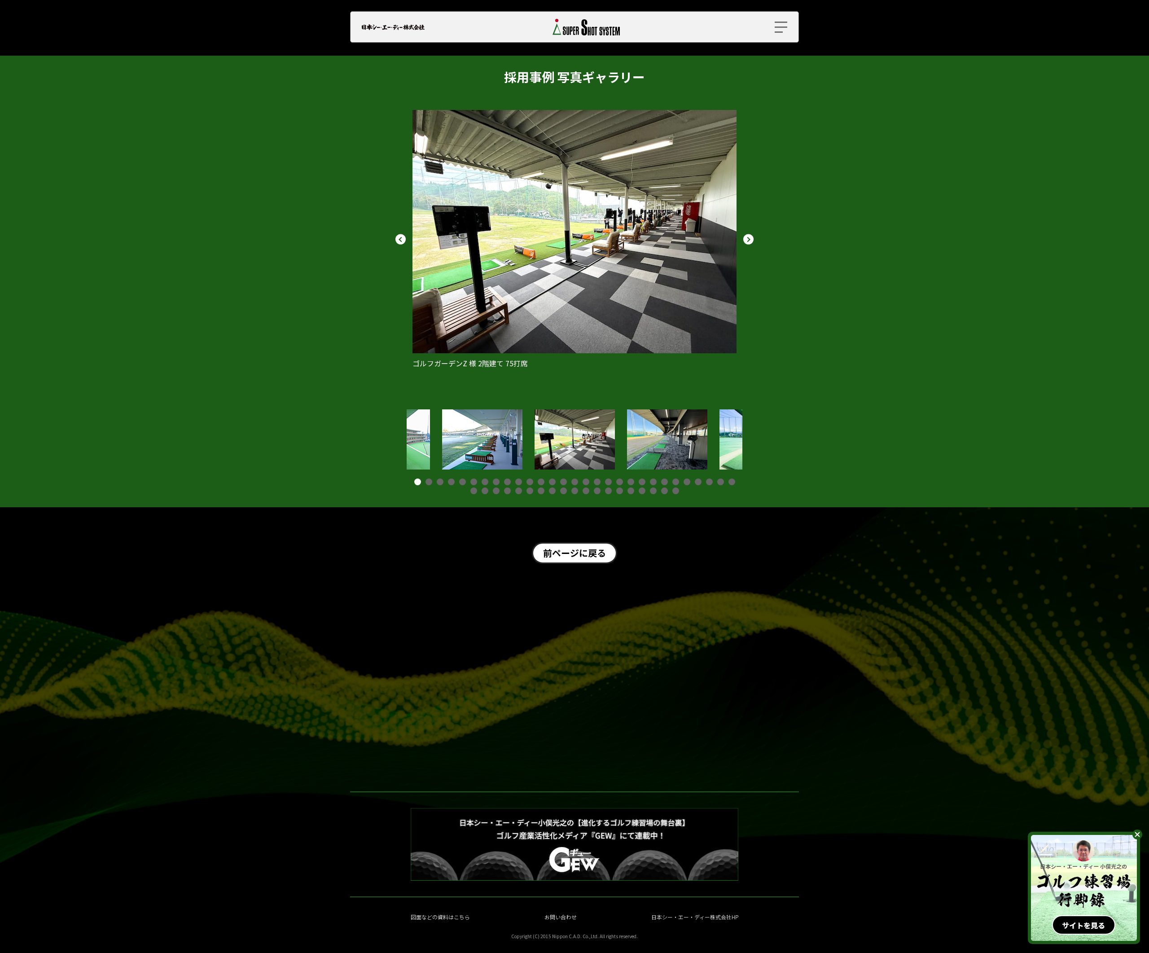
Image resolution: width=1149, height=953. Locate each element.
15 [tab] (574, 482)
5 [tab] (462, 482)
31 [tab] (485, 490)
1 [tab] (417, 482)
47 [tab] (664, 490)
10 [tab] (518, 482)
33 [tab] (507, 490)
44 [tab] (630, 490)
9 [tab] (507, 482)
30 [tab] (473, 490)
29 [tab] (731, 482)
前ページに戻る (574, 552)
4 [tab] (451, 482)
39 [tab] (574, 490)
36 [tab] (541, 490)
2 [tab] (428, 482)
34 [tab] (518, 490)
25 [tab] (687, 482)
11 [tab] (529, 482)
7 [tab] (485, 482)
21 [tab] (642, 482)
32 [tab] (496, 490)
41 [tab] (597, 490)
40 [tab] (586, 490)
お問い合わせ (560, 917)
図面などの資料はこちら (440, 917)
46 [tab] (653, 490)
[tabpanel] (575, 439)
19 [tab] (619, 482)
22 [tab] (653, 482)
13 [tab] (552, 482)
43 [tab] (619, 490)
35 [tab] (529, 490)
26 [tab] (698, 482)
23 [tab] (664, 482)
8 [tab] (496, 482)
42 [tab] (608, 490)
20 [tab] (630, 482)
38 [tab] (563, 490)
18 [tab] (608, 482)
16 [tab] (586, 482)
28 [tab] (720, 482)
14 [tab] (563, 482)
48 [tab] (675, 490)
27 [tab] (709, 482)
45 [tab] (642, 490)
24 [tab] (675, 482)
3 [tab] (440, 482)
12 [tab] (541, 482)
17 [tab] (597, 482)
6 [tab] (473, 482)
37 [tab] (552, 490)
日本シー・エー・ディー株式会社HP (694, 917)
